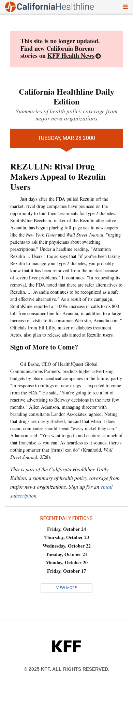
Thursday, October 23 (66, 537)
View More (66, 588)
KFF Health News (70, 55)
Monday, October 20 (67, 562)
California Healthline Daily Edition (66, 96)
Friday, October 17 (66, 570)
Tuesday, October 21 (66, 554)
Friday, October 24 (66, 529)
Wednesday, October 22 (67, 545)
